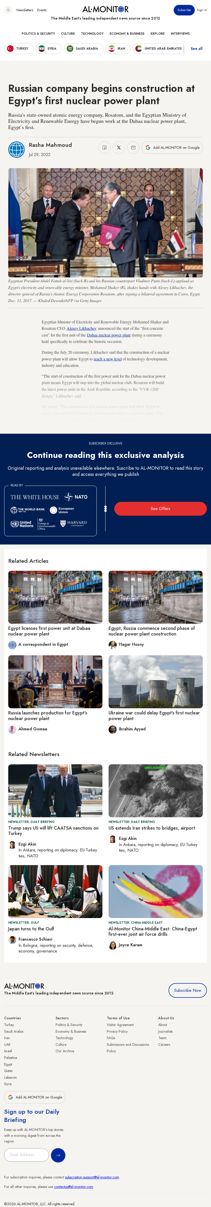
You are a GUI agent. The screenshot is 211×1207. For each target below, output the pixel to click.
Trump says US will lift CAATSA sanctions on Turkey (53, 831)
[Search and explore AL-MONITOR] (8, 10)
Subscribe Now (187, 990)
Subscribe (184, 10)
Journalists (165, 1031)
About (162, 1024)
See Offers (160, 509)
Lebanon (10, 1077)
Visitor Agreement (120, 1024)
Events (41, 10)
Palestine (10, 1057)
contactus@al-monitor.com (73, 1186)
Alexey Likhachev (81, 328)
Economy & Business (127, 33)
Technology (92, 33)
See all (197, 48)
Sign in (202, 10)
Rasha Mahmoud (50, 145)
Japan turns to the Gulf (31, 928)
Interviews (180, 33)
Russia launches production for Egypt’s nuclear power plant (47, 716)
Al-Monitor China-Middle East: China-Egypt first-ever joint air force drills (153, 931)
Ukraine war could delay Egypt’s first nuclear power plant (154, 716)
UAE (7, 1044)
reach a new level (108, 358)
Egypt (8, 1064)
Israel (8, 1051)
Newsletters (24, 10)
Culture (68, 33)
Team (162, 1037)
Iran (7, 1037)
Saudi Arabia (13, 1031)
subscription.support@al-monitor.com (92, 1177)
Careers (164, 1044)
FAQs (111, 1037)
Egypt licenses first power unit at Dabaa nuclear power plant (49, 631)
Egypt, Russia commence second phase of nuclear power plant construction (152, 631)
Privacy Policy (117, 1031)
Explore (158, 33)
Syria (8, 1083)
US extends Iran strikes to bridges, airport (152, 828)
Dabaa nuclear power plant (108, 335)
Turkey (9, 1024)
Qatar (8, 1070)
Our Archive (65, 1051)
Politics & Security (38, 33)
